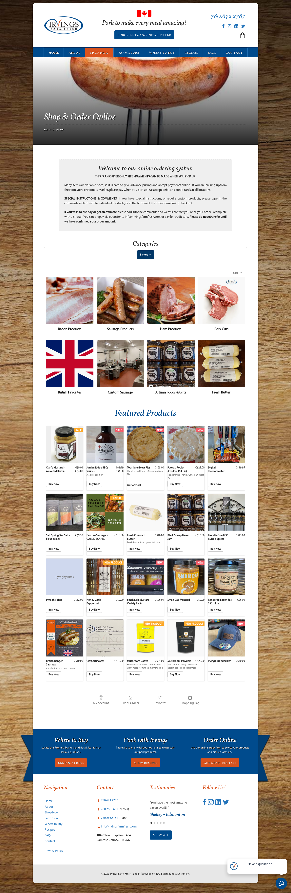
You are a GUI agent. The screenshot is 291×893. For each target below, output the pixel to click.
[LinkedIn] (236, 26)
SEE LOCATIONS (71, 763)
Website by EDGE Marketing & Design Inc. (166, 873)
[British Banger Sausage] (64, 637)
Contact (234, 52)
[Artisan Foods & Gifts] (170, 363)
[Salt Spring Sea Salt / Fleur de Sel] (64, 512)
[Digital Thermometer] (226, 444)
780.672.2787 (228, 16)
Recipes (191, 52)
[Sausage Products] (120, 300)
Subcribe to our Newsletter (144, 35)
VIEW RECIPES (145, 763)
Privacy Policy (54, 851)
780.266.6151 (109, 818)
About (74, 52)
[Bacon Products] (69, 300)
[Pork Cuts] (221, 300)
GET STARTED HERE (220, 763)
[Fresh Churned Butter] (145, 512)
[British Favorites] (69, 363)
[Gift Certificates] (105, 637)
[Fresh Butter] (221, 363)
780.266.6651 (109, 809)
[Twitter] (243, 26)
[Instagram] (229, 26)
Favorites (160, 703)
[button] (242, 35)
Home (53, 52)
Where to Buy (162, 52)
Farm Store (128, 52)
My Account (101, 703)
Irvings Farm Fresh (120, 873)
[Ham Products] (170, 300)
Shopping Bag (190, 703)
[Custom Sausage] (120, 363)
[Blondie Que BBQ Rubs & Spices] (226, 512)
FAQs (212, 52)
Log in (136, 873)
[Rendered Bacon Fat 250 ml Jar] (226, 577)
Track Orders (131, 703)
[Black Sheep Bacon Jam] (185, 512)
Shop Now (99, 52)
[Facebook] (223, 26)
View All (161, 835)
